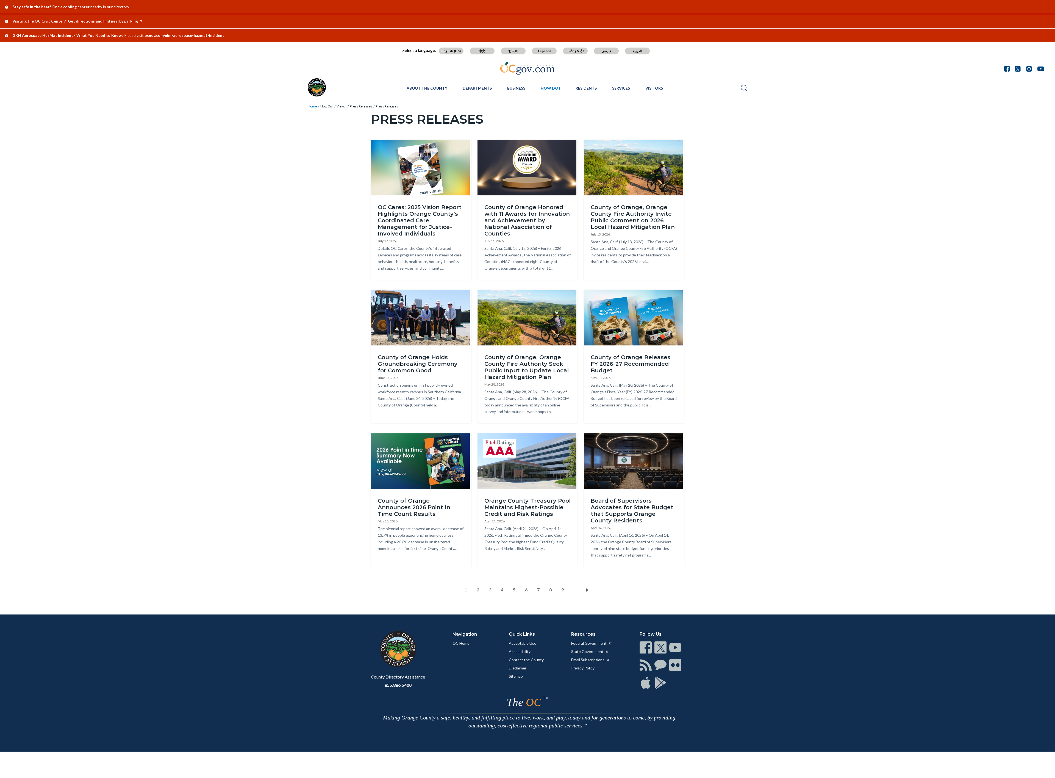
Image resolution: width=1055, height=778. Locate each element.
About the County (427, 88)
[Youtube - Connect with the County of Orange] (1039, 68)
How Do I (550, 88)
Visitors (654, 88)
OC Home (461, 643)
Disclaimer (517, 668)
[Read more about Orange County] (317, 87)
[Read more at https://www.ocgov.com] (398, 649)
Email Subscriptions (588, 659)
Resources (583, 634)
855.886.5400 (398, 685)
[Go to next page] (588, 589)
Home (312, 106)
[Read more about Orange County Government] (527, 68)
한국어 (513, 51)
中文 (482, 51)
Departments (477, 88)
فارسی (606, 51)
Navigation (464, 634)
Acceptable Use (522, 643)
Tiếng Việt (575, 51)
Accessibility (520, 651)
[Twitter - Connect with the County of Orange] (1017, 68)
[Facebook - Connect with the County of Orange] (1008, 68)
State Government (587, 651)
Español (544, 51)
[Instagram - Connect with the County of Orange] (1029, 68)
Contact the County (526, 659)
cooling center (76, 6)
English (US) (451, 51)
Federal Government (589, 643)
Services (621, 88)
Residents (586, 88)
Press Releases (361, 106)
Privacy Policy (583, 668)
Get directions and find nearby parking (103, 21)
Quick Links (522, 634)
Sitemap (516, 676)
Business (516, 88)
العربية (637, 51)
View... (341, 106)
